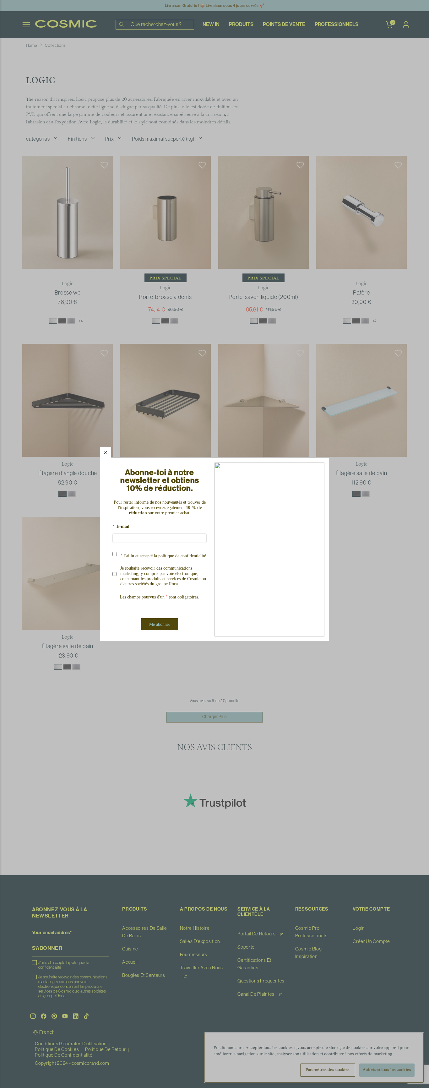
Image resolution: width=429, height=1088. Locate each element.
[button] (105, 452)
